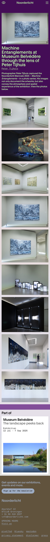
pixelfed (7, 531)
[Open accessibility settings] (4, 3)
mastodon (31, 531)
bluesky (19, 531)
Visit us (7, 523)
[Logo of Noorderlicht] (25, 3)
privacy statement (12, 535)
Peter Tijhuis (10, 68)
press (44, 535)
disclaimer (32, 535)
